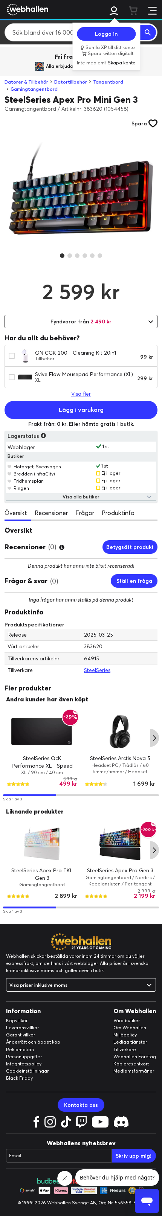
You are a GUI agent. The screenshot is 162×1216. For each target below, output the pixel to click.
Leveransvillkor (22, 1027)
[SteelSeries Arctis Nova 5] (120, 731)
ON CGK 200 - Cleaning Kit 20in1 (75, 352)
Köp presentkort (131, 1064)
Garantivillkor (20, 1035)
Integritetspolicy (23, 1064)
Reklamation (20, 1049)
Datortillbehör (70, 82)
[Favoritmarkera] (10, 466)
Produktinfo (118, 513)
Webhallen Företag (134, 1056)
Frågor (84, 513)
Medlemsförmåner (133, 1071)
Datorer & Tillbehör (26, 82)
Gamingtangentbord (34, 89)
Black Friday (19, 1078)
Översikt (16, 513)
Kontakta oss (81, 1105)
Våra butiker (126, 1020)
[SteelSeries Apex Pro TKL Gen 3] (42, 844)
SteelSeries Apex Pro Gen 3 (120, 870)
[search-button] (148, 32)
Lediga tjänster (130, 1042)
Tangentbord (108, 82)
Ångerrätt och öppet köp (33, 1042)
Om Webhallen (129, 1027)
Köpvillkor (17, 1020)
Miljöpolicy (125, 1035)
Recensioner (51, 513)
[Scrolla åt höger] (154, 738)
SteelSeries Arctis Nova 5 (120, 758)
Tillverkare (124, 1049)
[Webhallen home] (26, 9)
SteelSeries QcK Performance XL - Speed (42, 762)
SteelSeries (97, 670)
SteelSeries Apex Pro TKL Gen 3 (42, 874)
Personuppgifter (24, 1056)
